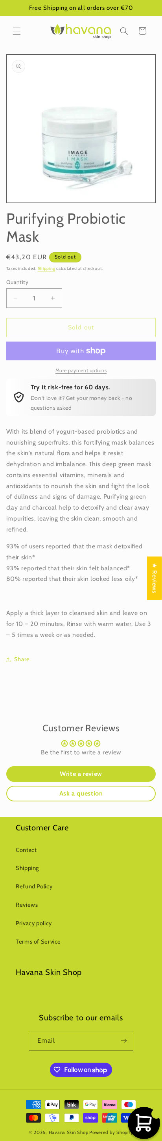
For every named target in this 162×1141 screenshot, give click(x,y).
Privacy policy (34, 923)
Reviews (27, 904)
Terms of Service (38, 941)
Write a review (81, 774)
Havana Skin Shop (68, 1132)
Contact (26, 849)
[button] (16, 31)
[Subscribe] (124, 1040)
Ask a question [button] (81, 793)
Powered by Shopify (111, 1132)
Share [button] (22, 659)
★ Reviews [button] (154, 577)
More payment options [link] (81, 370)
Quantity (17, 282)
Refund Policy (34, 886)
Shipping (46, 268)
